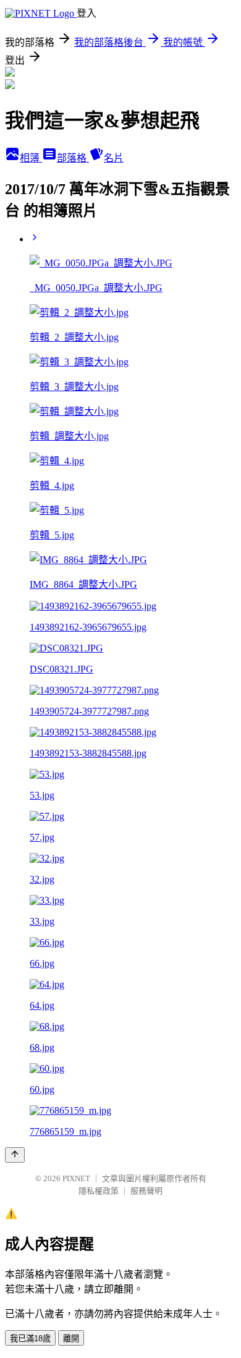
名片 (114, 158)
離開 (71, 1338)
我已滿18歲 (30, 1338)
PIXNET (76, 1178)
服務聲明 (146, 1190)
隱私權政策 (98, 1190)
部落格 (73, 158)
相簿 (31, 158)
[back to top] (15, 1155)
